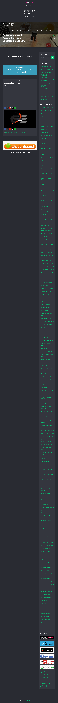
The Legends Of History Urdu (47, 107)
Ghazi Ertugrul (8, 24)
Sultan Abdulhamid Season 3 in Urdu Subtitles (15, 132)
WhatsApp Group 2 (45, 672)
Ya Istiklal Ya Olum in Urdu (46, 132)
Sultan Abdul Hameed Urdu (47, 629)
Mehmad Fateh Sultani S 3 (29, 8)
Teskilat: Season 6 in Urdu (46, 279)
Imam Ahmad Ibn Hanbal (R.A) (47, 68)
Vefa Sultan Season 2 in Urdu (47, 96)
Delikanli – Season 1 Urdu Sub (47, 507)
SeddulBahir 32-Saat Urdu (46, 324)
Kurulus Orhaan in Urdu (29, 4)
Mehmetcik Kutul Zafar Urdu (47, 391)
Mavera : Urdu (44, 74)
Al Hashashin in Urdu (45, 123)
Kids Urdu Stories (44, 686)
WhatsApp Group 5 (45, 677)
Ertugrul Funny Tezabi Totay (46, 685)
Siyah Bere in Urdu (45, 600)
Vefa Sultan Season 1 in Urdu (47, 94)
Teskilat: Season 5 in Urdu (46, 276)
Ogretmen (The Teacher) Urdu (47, 340)
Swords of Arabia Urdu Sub (29, 13)
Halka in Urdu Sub (45, 310)
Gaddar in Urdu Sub (45, 625)
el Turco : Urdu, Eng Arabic (47, 444)
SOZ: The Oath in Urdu (46, 294)
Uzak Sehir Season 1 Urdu (46, 610)
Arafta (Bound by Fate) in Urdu (47, 157)
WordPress (29, 700)
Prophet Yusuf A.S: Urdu (46, 77)
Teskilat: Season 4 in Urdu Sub (47, 272)
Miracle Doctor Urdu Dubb (29, 10)
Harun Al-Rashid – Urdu (46, 379)
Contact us (52, 30)
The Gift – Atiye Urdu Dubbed (47, 321)
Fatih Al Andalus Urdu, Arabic (47, 249)
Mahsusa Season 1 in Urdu (47, 129)
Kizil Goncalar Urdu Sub (46, 588)
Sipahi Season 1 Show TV (46, 368)
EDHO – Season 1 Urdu (46, 548)
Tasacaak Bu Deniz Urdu (29, 11)
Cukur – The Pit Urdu (45, 619)
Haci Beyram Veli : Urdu (46, 72)
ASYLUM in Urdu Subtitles (46, 525)
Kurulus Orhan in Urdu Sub (47, 113)
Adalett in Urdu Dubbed (46, 304)
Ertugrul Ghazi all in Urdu (46, 291)
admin (7, 85)
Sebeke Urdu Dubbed (45, 307)
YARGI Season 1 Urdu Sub (46, 567)
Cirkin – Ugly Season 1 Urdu (29, 18)
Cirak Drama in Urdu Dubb (47, 581)
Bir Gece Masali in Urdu (46, 578)
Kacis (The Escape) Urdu (46, 616)
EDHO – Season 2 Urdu (46, 551)
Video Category (28, 30)
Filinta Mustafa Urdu (45, 394)
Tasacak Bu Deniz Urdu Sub (47, 436)
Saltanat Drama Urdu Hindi (47, 252)
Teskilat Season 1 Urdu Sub (47, 263)
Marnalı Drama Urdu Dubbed (47, 584)
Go (52, 57)
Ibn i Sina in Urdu (44, 86)
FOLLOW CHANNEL (20, 72)
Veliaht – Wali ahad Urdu (46, 539)
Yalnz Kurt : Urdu (44, 622)
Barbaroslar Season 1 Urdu (47, 187)
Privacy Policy (44, 30)
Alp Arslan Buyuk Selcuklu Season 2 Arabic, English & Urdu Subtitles (47, 235)
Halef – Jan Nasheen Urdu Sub (47, 545)
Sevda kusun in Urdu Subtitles (47, 532)
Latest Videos (19, 30)
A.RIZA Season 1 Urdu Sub (46, 555)
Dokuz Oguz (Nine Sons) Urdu (47, 160)
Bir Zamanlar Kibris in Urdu (47, 337)
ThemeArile (41, 700)
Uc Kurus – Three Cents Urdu (47, 542)
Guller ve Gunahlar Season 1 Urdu (29, 15)
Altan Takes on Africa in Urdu (47, 110)
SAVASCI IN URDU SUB (46, 318)
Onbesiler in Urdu (29, 5)
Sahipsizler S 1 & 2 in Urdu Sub (47, 607)
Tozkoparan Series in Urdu (29, 16)
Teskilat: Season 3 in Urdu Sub (47, 269)
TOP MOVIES (36, 30)
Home (13, 30)
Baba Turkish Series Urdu (46, 120)
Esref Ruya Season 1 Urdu (46, 594)
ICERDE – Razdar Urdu (45, 603)
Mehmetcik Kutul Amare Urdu (47, 387)
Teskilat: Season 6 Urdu (29, 7)
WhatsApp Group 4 (45, 675)
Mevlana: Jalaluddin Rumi (46, 82)
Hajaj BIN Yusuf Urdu (45, 88)
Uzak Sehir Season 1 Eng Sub (47, 331)
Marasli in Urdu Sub (45, 297)
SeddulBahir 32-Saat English (47, 327)
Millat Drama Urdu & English (47, 348)
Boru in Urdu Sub (45, 285)
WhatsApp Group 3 (45, 674)
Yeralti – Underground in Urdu (47, 536)
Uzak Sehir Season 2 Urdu (46, 613)
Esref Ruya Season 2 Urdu (46, 597)
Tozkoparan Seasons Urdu (46, 282)
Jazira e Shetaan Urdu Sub (46, 135)
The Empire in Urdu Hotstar (47, 288)
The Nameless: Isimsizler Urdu (47, 334)
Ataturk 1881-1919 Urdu (46, 570)
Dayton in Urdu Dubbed (46, 301)
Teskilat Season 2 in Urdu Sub (47, 266)
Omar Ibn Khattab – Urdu (46, 66)
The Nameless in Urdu (46, 260)
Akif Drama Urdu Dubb (46, 116)
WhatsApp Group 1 (45, 671)
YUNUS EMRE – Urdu (45, 75)
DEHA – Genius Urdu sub (46, 591)
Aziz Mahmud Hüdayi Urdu (46, 93)
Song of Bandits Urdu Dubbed (47, 430)
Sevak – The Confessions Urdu (47, 433)
